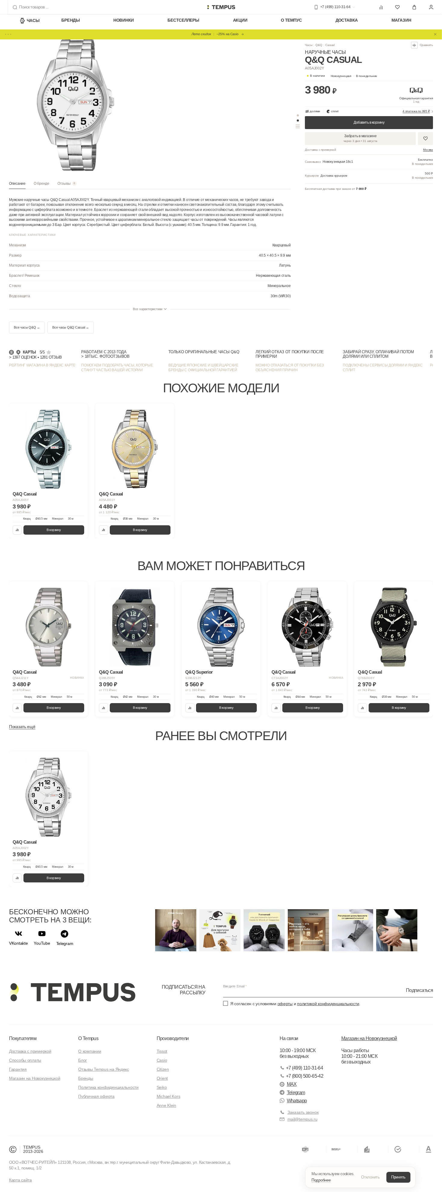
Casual (330, 45)
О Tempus (88, 1038)
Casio (162, 1060)
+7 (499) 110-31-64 (304, 1067)
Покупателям (22, 1038)
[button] (354, 76)
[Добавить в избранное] (425, 138)
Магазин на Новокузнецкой (34, 1078)
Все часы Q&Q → (27, 327)
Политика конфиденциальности (108, 1087)
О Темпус (291, 20)
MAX (292, 1084)
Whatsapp (297, 1100)
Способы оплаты (25, 1060)
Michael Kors (168, 1096)
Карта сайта (20, 1180)
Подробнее (321, 1180)
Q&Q (318, 45)
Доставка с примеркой (30, 1051)
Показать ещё (22, 726)
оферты (285, 1003)
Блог (82, 1060)
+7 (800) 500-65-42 (304, 1076)
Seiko (162, 1087)
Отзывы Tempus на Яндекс (103, 1069)
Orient (162, 1078)
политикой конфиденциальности (328, 1003)
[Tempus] (72, 992)
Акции (240, 20)
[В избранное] (79, 412)
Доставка (347, 20)
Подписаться (419, 990)
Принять (398, 1177)
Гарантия (18, 1069)
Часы (33, 20)
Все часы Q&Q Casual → (70, 327)
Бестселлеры (183, 20)
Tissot (162, 1051)
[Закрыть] (435, 34)
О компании (89, 1051)
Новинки (123, 20)
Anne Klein (166, 1105)
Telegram (296, 1092)
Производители (173, 1038)
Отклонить (370, 1177)
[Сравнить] (17, 530)
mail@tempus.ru (302, 1119)
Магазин (401, 20)
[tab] (17, 185)
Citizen (163, 1069)
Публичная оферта (96, 1096)
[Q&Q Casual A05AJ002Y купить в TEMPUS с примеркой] (221, 7)
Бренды (70, 20)
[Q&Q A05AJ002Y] (48, 797)
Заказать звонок (303, 1112)
